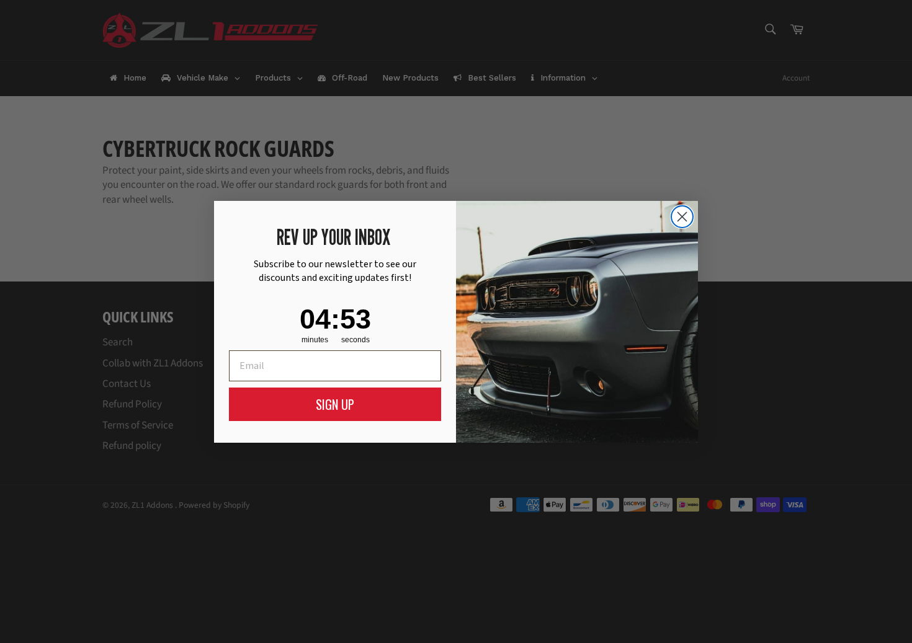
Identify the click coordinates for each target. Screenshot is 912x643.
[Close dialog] (682, 217)
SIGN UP (335, 404)
